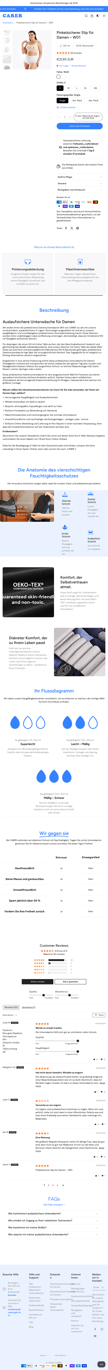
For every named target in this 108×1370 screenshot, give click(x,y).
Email (96, 1287)
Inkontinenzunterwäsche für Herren (56, 1285)
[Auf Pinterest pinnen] (77, 228)
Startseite (8, 22)
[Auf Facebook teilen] (66, 228)
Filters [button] (101, 1015)
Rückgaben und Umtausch (77, 1313)
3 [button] (52, 1185)
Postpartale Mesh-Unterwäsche (56, 1306)
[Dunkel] (98, 15)
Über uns (75, 1283)
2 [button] (48, 1185)
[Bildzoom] (31, 49)
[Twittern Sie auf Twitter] (72, 228)
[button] (104, 15)
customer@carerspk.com (14, 1312)
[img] (42, 1023)
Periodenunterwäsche (56, 1299)
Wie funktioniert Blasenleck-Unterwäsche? (35, 1288)
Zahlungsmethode (77, 1300)
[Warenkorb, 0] (92, 15)
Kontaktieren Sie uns (35, 1316)
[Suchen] (86, 15)
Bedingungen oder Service (77, 1290)
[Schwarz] (63, 76)
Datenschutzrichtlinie (77, 1296)
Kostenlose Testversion (35, 1299)
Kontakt (12, 1295)
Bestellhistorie (35, 1310)
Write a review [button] (38, 981)
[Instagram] (102, 1329)
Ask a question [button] (70, 981)
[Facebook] (95, 1329)
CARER (58, 1362)
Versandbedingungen (77, 1305)
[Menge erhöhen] (70, 117)
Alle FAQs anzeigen (53, 1204)
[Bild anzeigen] (7, 31)
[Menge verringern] (59, 117)
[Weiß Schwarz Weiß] (68, 76)
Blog (31, 1326)
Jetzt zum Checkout (79, 126)
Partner (75, 1320)
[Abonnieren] (102, 1287)
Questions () (28, 1007)
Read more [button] (41, 1118)
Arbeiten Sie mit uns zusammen (77, 1328)
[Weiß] (58, 76)
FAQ (31, 1322)
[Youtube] (95, 1336)
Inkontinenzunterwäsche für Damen (56, 1293)
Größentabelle (35, 1305)
